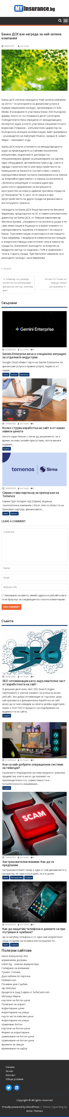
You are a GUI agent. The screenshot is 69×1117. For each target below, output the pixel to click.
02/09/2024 (10, 924)
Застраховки (17, 877)
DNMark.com (9, 980)
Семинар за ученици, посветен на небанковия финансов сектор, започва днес (18, 284)
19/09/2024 (10, 857)
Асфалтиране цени (13, 1008)
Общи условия (14, 1079)
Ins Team (24, 46)
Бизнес (7, 268)
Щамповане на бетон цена (18, 1036)
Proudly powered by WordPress (21, 1106)
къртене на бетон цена (16, 1000)
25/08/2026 (10, 349)
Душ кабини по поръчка (16, 976)
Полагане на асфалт (14, 1004)
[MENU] (65, 20)
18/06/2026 (10, 488)
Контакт (10, 1075)
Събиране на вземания (15, 968)
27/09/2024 (10, 760)
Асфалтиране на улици (15, 1012)
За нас (9, 1071)
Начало (10, 1067)
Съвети (6, 715)
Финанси (24, 374)
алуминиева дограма (14, 960)
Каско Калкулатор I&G (15, 956)
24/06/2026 (10, 423)
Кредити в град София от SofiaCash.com (25, 992)
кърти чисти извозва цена (17, 1016)
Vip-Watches (9, 988)
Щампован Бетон (12, 1024)
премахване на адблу (14, 1048)
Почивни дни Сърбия (14, 984)
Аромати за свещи (13, 1044)
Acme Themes (34, 1110)
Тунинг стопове (11, 972)
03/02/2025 (10, 676)
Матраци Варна (11, 996)
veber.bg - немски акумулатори (20, 964)
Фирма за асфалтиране (15, 1032)
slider (5, 374)
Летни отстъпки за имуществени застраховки (55, 282)
